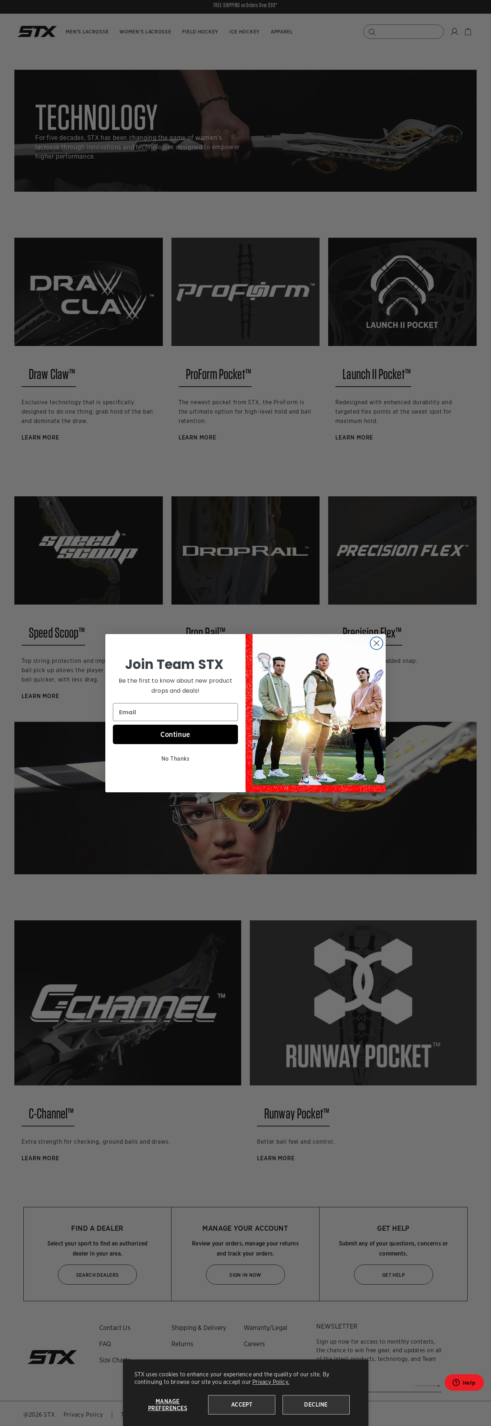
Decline (315, 1404)
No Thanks (175, 758)
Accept (242, 1404)
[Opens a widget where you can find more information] (464, 1384)
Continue (175, 734)
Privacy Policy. (270, 1382)
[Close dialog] (376, 643)
